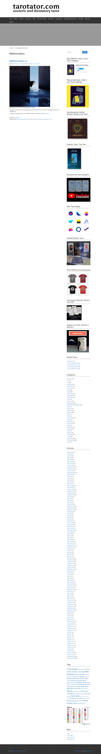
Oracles (69, 419)
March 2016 (70, 651)
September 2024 (71, 495)
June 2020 (69, 574)
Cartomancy (70, 393)
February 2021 (70, 560)
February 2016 (70, 652)
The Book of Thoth (75, 698)
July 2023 (69, 513)
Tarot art (74, 691)
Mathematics (23, 119)
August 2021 (70, 548)
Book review (70, 388)
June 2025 (69, 478)
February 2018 (70, 621)
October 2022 (70, 528)
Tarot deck (87, 694)
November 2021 (71, 545)
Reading (69, 429)
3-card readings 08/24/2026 (73, 363)
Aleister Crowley (72, 672)
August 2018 (70, 612)
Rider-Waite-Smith (82, 686)
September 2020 (71, 569)
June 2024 (69, 500)
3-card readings (72, 669)
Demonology (70, 397)
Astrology (69, 384)
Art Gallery (80, 19)
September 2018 (71, 610)
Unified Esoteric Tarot (77, 701)
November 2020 (71, 565)
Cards (68, 392)
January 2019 (70, 602)
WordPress (90, 751)
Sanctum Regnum (84, 688)
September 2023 (71, 509)
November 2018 (71, 606)
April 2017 (69, 638)
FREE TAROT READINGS (73, 405)
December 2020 (71, 563)
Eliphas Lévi (86, 676)
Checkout (21, 19)
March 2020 (70, 580)
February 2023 (70, 522)
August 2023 (70, 511)
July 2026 (69, 454)
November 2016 (71, 645)
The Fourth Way (71, 440)
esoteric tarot (76, 678)
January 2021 (70, 561)
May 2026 (69, 457)
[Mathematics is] (29, 86)
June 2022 (69, 534)
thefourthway (84, 698)
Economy (69, 401)
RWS (78, 688)
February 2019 (70, 600)
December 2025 (71, 467)
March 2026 (70, 461)
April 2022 (69, 537)
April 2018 (69, 617)
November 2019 (71, 586)
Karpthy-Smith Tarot (71, 682)
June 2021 (69, 552)
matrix (28, 119)
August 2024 (70, 496)
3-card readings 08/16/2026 (73, 368)
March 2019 (70, 599)
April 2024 (69, 502)
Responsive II (78, 751)
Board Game (70, 386)
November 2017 (71, 626)
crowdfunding (70, 395)
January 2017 (70, 643)
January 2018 (70, 623)
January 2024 (70, 504)
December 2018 (71, 604)
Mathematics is (18, 61)
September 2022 (71, 530)
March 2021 (70, 558)
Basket (15, 19)
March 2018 (70, 619)
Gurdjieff (68, 680)
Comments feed (71, 737)
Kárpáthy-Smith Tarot (83, 682)
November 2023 (71, 508)
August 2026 (70, 452)
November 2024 (71, 491)
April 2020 (69, 578)
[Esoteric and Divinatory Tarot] (36, 8)
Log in (68, 733)
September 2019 (71, 589)
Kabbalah (69, 410)
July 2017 (69, 632)
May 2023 (69, 517)
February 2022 (70, 541)
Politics (68, 425)
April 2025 (69, 482)
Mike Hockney (33, 119)
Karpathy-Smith (81, 680)
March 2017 (70, 639)
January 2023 (70, 524)
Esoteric (69, 678)
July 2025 (69, 476)
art (78, 672)
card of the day (79, 674)
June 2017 (69, 634)
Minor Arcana (76, 684)
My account (28, 19)
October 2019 (70, 587)
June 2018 (69, 615)
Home (10, 19)
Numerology (70, 418)
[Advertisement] (50, 34)
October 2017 (70, 628)
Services (11, 22)
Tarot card (78, 691)
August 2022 (70, 532)
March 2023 (70, 521)
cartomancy (87, 674)
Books (68, 390)
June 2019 (69, 593)
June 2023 (69, 515)
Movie (68, 414)
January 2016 (70, 654)
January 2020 (70, 582)
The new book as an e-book (73, 365)
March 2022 (70, 539)
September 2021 (71, 547)
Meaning (69, 412)
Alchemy (69, 379)
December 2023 (71, 506)
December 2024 (71, 489)
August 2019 (70, 591)
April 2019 (69, 597)
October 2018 (70, 608)
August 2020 (70, 571)
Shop (34, 19)
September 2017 (71, 630)
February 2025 (70, 485)
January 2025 (70, 487)
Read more (47, 113)
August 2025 (70, 474)
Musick (68, 416)
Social (68, 431)
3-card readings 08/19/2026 (73, 366)
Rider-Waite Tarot (72, 688)
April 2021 (69, 556)
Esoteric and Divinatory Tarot (19, 751)
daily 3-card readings (72, 676)
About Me (87, 19)
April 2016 (69, 649)
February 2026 (70, 463)
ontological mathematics (43, 119)
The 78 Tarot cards (41, 19)
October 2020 (70, 567)
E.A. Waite (80, 677)
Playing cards (70, 423)
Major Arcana (69, 684)
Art (67, 380)
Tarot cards (76, 694)
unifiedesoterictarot (81, 703)
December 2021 (71, 543)
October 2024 (70, 493)
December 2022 (71, 526)
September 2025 (71, 472)
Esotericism (17, 117)
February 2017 (70, 641)
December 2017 (71, 625)
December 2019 (71, 584)
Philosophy (69, 421)
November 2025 (71, 469)
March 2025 (70, 483)
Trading (69, 442)
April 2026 (69, 459)
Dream (68, 399)
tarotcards (81, 693)
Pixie (75, 686)
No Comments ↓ (37, 63)
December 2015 (71, 656)
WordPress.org (70, 739)
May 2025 (69, 480)
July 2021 (69, 550)
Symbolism (69, 434)
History (68, 408)
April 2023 (69, 519)
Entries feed (70, 735)
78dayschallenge (81, 669)
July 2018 (69, 613)
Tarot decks (51, 19)
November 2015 (71, 658)
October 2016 (70, 647)
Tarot (50, 119)
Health (68, 406)
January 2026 (70, 465)
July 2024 (69, 498)
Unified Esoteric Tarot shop (70, 19)
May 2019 (69, 595)
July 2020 (69, 573)
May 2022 (69, 535)
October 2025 (70, 470)
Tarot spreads (58, 19)
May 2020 (69, 576)
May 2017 (69, 636)
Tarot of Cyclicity (83, 696)
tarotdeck (69, 696)
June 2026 (69, 456)
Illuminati (17, 119)
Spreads (69, 432)
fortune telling (84, 678)
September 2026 (71, 361)
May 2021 (69, 554)
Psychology (69, 427)
